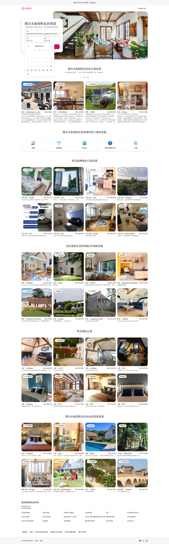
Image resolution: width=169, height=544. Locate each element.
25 (31, 70)
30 (51, 70)
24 (28, 70)
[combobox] (42, 33)
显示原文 (92, 2)
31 (28, 74)
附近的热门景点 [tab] (26, 506)
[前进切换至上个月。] (28, 46)
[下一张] (88, 77)
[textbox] (33, 40)
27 (39, 70)
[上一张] (81, 77)
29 (47, 70)
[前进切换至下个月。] (50, 46)
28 (43, 70)
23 (51, 66)
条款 (41, 541)
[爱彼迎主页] (26, 8)
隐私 (36, 541)
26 (35, 70)
